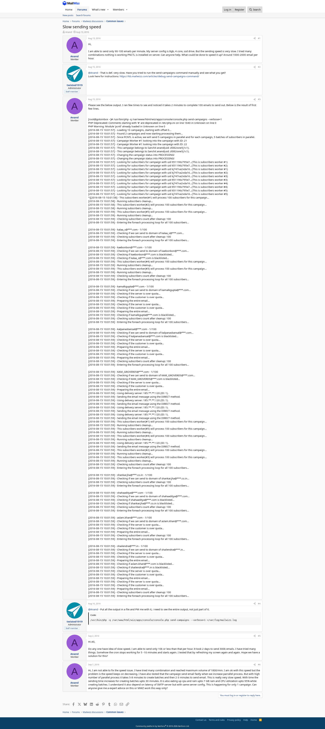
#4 (259, 603)
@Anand (93, 72)
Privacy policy (234, 719)
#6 (259, 664)
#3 (259, 99)
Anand (68, 32)
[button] (108, 9)
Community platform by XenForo (162, 726)
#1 (259, 38)
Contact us (201, 719)
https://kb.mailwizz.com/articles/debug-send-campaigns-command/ (159, 76)
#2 (259, 67)
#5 (259, 636)
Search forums (83, 15)
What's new (98, 9)
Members (118, 9)
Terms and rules (217, 719)
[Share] (254, 38)
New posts (68, 15)
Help (245, 719)
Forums (82, 9)
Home (68, 9)
